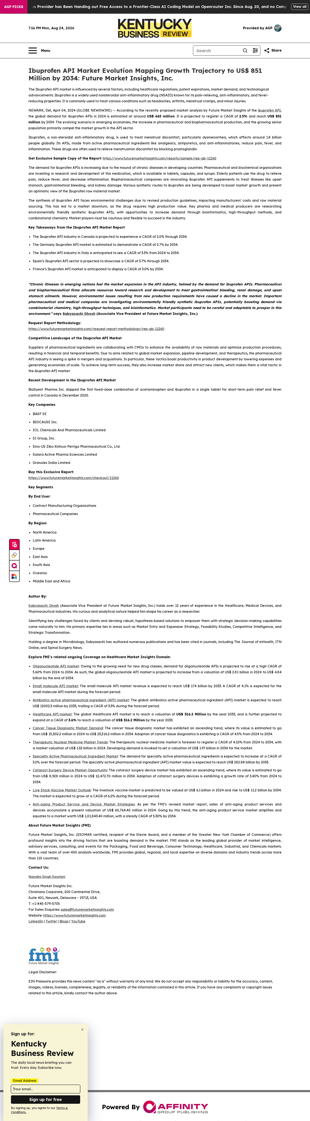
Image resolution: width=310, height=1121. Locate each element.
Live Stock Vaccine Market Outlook (62, 790)
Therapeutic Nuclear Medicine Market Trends (70, 742)
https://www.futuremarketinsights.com (74, 915)
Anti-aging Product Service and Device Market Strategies (84, 804)
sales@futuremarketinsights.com (87, 909)
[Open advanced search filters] (255, 50)
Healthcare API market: (52, 714)
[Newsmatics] (14, 576)
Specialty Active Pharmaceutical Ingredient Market (75, 756)
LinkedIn (35, 921)
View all (299, 6)
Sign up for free (45, 1099)
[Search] (245, 50)
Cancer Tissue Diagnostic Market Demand (68, 728)
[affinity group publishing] (14, 565)
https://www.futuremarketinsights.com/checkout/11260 (73, 478)
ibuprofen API (269, 110)
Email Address (24, 1080)
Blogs (64, 921)
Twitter (51, 921)
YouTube (78, 921)
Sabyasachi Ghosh (43, 605)
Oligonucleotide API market (56, 666)
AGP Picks (13, 7)
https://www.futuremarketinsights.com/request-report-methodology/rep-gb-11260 (96, 329)
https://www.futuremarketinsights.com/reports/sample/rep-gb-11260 (159, 158)
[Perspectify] (14, 555)
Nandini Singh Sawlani (46, 877)
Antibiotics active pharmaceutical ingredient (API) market (81, 700)
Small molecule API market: (56, 686)
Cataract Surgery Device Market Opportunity (70, 770)
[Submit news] (14, 544)
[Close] (82, 1030)
